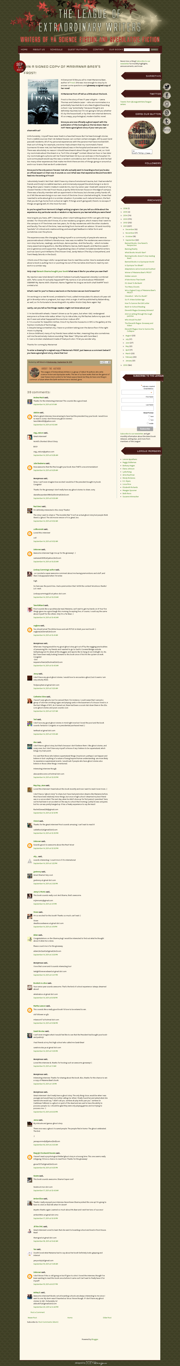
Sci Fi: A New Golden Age (135, 300)
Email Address (148, 388)
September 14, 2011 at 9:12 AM (45, 425)
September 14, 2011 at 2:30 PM (45, 884)
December (130, 229)
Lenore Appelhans (130, 459)
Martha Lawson (39, 1006)
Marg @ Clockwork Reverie (44, 1153)
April (127, 350)
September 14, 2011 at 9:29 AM (45, 470)
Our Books (116, 49)
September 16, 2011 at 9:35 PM (45, 1168)
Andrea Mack (38, 397)
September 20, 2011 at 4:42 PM (45, 1307)
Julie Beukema (39, 463)
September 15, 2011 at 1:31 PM (45, 1084)
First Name (149, 397)
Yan (34, 1249)
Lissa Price (127, 484)
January (129, 361)
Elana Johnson (128, 469)
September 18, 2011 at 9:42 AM (45, 1241)
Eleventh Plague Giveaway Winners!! (139, 310)
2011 (125, 226)
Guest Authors (78, 49)
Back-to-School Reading (135, 307)
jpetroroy (37, 872)
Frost (72, 82)
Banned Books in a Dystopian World (139, 262)
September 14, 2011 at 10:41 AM (45, 635)
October (129, 236)
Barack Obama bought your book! (52, 271)
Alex (35, 742)
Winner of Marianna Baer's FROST (138, 272)
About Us (39, 49)
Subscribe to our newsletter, (132, 434)
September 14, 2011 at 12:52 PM (45, 848)
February (129, 357)
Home (24, 49)
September (130, 240)
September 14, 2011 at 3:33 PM (45, 955)
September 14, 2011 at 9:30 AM (45, 498)
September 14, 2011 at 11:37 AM (45, 711)
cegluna (36, 626)
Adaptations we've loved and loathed (140, 269)
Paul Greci (37, 506)
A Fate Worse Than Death (135, 280)
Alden (35, 935)
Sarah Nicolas (39, 1031)
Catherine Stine (39, 697)
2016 (125, 208)
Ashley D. (36, 1292)
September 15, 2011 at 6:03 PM (45, 1112)
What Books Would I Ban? (135, 252)
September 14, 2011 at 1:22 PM (45, 863)
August (128, 336)
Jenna (35, 1120)
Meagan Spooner (130, 490)
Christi (36, 821)
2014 (125, 215)
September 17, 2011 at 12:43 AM (45, 1190)
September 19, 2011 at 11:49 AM (45, 1264)
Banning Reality (131, 249)
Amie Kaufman (129, 475)
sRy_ (35, 856)
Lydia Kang (127, 472)
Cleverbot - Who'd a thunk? (136, 296)
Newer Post (32, 1318)
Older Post (107, 1318)
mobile (151, 423)
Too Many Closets (132, 287)
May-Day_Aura (39, 785)
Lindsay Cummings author (44, 570)
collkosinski (38, 529)
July (127, 339)
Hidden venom (131, 276)
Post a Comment (38, 1312)
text (152, 420)
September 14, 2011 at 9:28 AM (45, 455)
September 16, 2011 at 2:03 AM (45, 1145)
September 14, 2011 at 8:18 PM (45, 998)
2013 (125, 219)
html (152, 416)
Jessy (35, 674)
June (127, 343)
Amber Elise (38, 1199)
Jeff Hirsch (41, 362)
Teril (35, 719)
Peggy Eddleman (129, 462)
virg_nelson (38, 433)
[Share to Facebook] (109, 362)
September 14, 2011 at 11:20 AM (45, 688)
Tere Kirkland (38, 605)
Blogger (95, 1339)
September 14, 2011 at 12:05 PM (45, 777)
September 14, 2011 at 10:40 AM (45, 617)
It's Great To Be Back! (133, 283)
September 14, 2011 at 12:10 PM (45, 813)
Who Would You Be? (133, 320)
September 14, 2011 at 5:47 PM (45, 975)
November (130, 233)
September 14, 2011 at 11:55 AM (45, 734)
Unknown (37, 549)
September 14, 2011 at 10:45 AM (45, 665)
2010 (125, 365)
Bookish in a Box (40, 983)
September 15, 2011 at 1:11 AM (44, 1066)
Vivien (35, 912)
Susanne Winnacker (131, 497)
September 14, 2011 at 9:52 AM (45, 521)
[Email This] (101, 362)
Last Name (149, 405)
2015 (125, 212)
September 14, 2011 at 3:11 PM (45, 904)
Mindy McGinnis (129, 478)
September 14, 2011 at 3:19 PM (45, 927)
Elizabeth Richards (130, 487)
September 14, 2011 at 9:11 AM (45, 404)
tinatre (36, 1176)
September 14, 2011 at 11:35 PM (45, 1051)
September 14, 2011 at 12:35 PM (45, 833)
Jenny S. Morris (39, 892)
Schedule (56, 49)
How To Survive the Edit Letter (137, 303)
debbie (36, 413)
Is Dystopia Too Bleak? (134, 265)
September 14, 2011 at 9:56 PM (45, 1023)
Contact (98, 49)
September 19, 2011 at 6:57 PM (45, 1284)
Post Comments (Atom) (48, 1322)
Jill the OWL (38, 1226)
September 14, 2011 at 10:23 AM (45, 597)
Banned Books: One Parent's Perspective (136, 244)
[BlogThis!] (104, 362)
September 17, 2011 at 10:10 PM (45, 1218)
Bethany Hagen (129, 466)
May (127, 346)
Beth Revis (127, 493)
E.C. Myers (127, 481)
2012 (125, 223)
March (128, 353)
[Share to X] (106, 362)
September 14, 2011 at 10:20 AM (45, 562)
